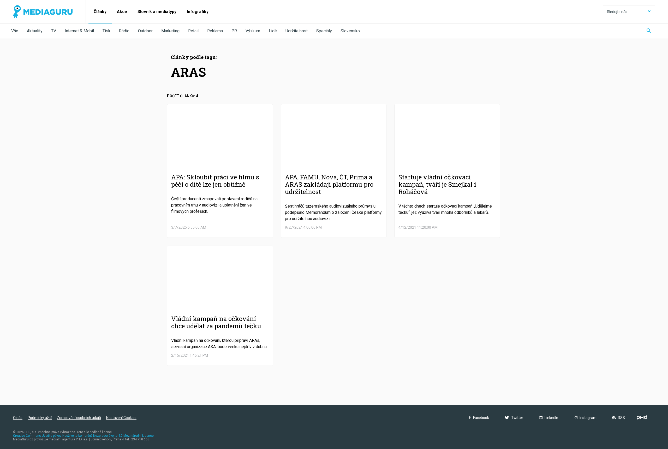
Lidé (273, 30)
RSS (621, 418)
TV (53, 30)
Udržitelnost (296, 30)
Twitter (517, 418)
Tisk (106, 30)
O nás (17, 418)
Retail (193, 30)
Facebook (481, 418)
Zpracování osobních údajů (79, 418)
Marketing (170, 30)
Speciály (324, 30)
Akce (122, 11)
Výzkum (253, 30)
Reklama (215, 30)
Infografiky (197, 11)
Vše (14, 30)
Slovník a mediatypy (157, 11)
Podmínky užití (40, 418)
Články (100, 11)
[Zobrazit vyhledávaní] (649, 31)
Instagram (588, 418)
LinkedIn (551, 418)
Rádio (124, 30)
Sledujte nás (617, 12)
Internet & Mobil (79, 30)
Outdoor (145, 30)
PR (234, 30)
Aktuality (35, 30)
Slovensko (350, 30)
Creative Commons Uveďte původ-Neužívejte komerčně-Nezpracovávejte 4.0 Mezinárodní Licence (83, 436)
